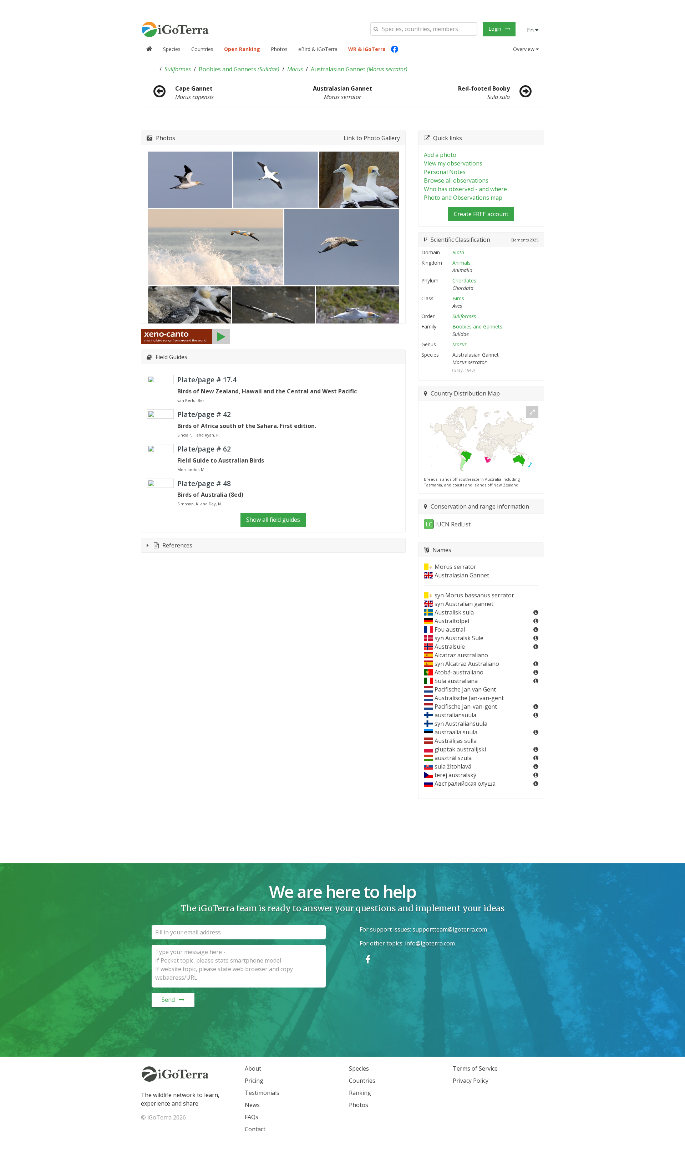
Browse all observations (456, 180)
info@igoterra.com (430, 943)
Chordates (464, 280)
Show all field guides (273, 520)
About (253, 1068)
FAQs (251, 1117)
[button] (155, 69)
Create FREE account (481, 214)
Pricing (254, 1081)
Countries (202, 49)
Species (172, 49)
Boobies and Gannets (239, 69)
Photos (279, 49)
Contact (255, 1129)
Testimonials (262, 1093)
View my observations (453, 163)
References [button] (177, 545)
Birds (458, 298)
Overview (523, 49)
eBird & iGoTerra (318, 49)
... (155, 69)
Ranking (360, 1093)
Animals (461, 262)
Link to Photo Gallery (372, 138)
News (252, 1105)
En (531, 30)
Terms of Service (475, 1068)
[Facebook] (394, 49)
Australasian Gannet (359, 69)
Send (168, 1000)
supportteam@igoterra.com (449, 929)
